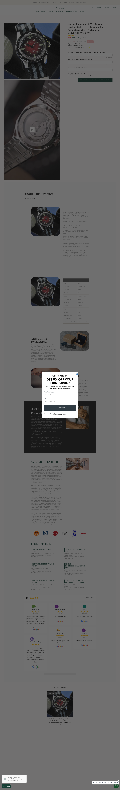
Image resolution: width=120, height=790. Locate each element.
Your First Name (49, 392)
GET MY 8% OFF (60, 407)
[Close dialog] (77, 374)
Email (45, 398)
